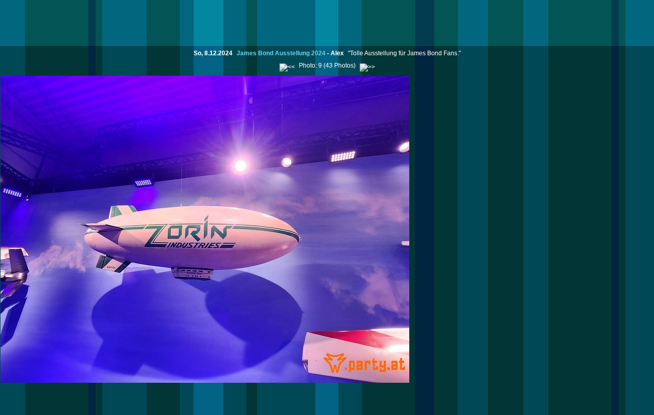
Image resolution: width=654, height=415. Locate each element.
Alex (337, 53)
